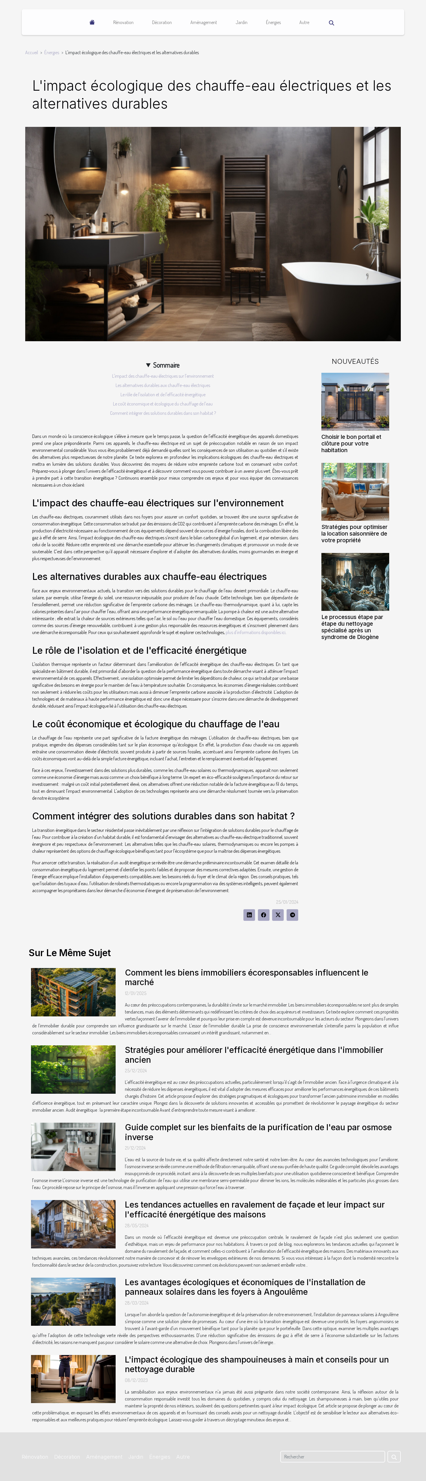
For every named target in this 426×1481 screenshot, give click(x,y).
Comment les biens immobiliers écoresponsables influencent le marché (246, 977)
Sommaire (166, 364)
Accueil (31, 52)
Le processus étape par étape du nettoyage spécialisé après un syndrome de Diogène (352, 626)
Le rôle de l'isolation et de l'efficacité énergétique (163, 394)
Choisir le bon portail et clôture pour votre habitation (351, 443)
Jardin (241, 22)
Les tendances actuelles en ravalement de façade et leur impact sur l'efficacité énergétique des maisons (255, 1209)
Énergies (273, 22)
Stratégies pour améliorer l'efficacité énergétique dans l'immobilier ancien (254, 1055)
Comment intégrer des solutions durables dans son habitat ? (163, 413)
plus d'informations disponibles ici (255, 632)
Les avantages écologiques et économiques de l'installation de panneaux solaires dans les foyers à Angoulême (245, 1287)
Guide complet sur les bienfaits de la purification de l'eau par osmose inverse (258, 1132)
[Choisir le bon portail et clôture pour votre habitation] (355, 401)
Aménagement (203, 22)
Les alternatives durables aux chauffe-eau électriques (163, 385)
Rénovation (123, 22)
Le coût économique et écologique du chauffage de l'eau (163, 404)
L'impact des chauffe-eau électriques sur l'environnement (163, 376)
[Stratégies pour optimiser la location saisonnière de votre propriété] (355, 491)
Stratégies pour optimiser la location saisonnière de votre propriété (354, 533)
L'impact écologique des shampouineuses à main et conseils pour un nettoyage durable (257, 1364)
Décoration (162, 22)
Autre (304, 22)
